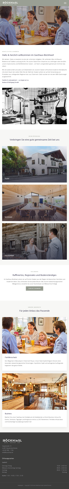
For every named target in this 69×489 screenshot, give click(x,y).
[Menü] (65, 3)
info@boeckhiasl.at (7, 452)
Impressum (20, 485)
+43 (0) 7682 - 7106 (7, 450)
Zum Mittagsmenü (34, 288)
